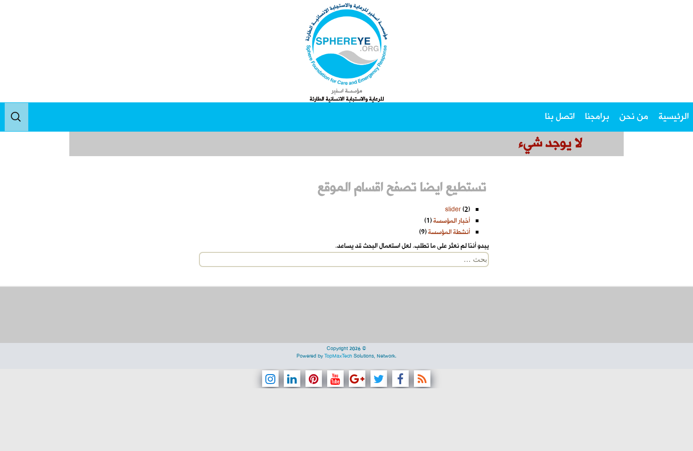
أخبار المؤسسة (451, 221)
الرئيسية (674, 117)
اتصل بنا (560, 117)
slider (453, 210)
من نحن (633, 117)
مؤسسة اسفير (346, 91)
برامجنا (597, 117)
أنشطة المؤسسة (449, 232)
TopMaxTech (338, 356)
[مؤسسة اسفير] (346, 44)
